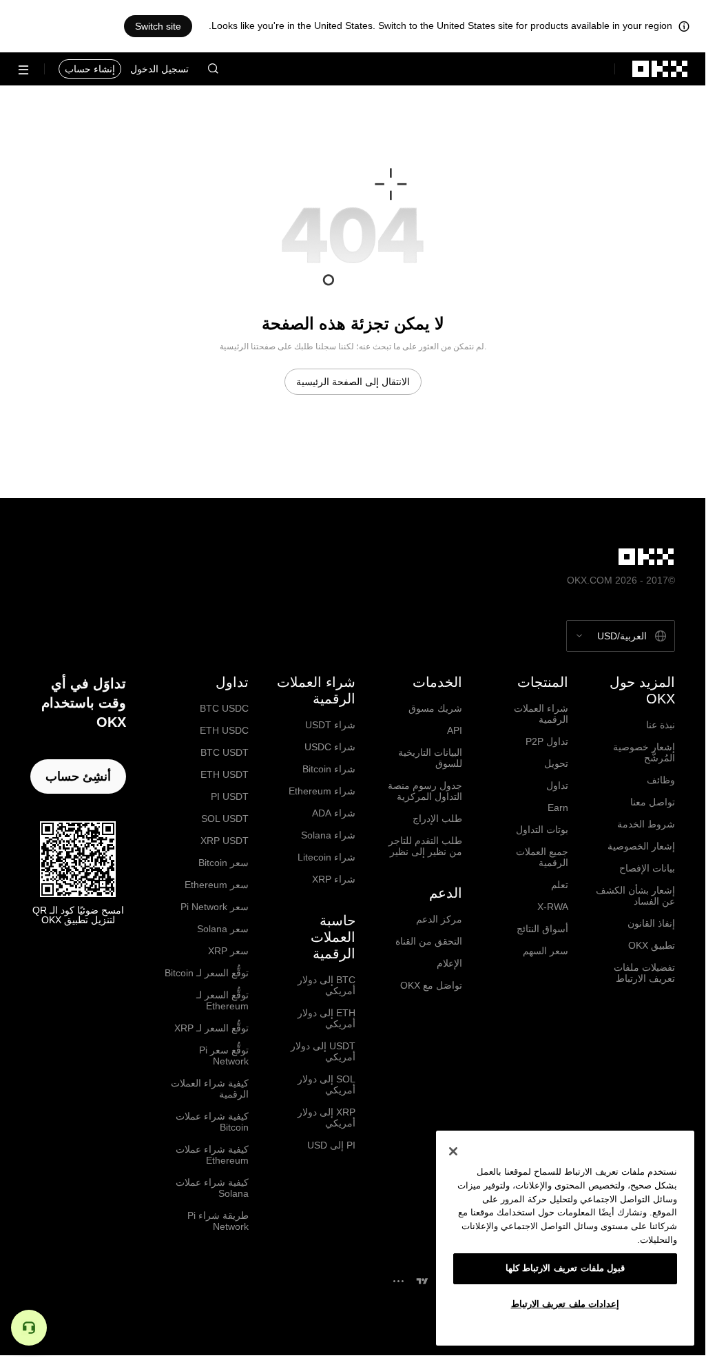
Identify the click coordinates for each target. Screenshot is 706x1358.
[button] (213, 68)
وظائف (661, 779)
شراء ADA (333, 813)
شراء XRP (333, 879)
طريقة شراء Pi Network (218, 1221)
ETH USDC (224, 730)
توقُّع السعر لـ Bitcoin (207, 972)
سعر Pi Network (214, 906)
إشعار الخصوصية (641, 846)
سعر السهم (545, 950)
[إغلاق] (453, 1151)
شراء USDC (329, 746)
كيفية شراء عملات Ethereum (212, 1155)
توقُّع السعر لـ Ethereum (222, 1000)
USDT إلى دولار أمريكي (323, 1051)
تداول (557, 785)
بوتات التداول (542, 829)
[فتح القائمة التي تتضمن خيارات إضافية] (23, 70)
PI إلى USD (331, 1145)
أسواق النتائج (542, 928)
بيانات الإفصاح (647, 868)
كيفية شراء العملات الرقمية (210, 1089)
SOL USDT (225, 818)
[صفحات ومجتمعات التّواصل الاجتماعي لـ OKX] (398, 1281)
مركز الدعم (439, 919)
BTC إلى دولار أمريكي (326, 985)
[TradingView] (422, 1281)
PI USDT (230, 796)
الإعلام (449, 963)
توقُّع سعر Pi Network (224, 1056)
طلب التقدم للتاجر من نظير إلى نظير (425, 846)
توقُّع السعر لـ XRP (211, 1027)
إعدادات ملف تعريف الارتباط (565, 1304)
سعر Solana (223, 928)
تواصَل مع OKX (431, 985)
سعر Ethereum (217, 884)
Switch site (158, 26)
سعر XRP (228, 950)
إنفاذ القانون (651, 923)
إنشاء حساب (90, 68)
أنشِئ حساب (78, 776)
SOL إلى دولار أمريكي (326, 1084)
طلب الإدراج (437, 818)
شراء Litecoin (326, 857)
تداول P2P (547, 741)
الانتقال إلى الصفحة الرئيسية (353, 381)
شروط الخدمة (646, 824)
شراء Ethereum (322, 790)
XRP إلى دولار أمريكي (326, 1118)
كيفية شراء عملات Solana (212, 1188)
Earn (558, 807)
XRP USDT (224, 840)
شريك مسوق (435, 708)
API (454, 730)
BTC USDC (224, 708)
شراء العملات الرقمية (541, 714)
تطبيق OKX (651, 945)
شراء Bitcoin (328, 768)
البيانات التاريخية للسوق (430, 758)
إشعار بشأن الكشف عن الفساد (635, 896)
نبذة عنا (660, 724)
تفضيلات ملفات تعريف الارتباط (644, 973)
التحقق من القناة (428, 941)
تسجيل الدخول (159, 68)
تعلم (559, 884)
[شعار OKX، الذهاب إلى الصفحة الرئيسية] (660, 68)
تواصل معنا (652, 801)
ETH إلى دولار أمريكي (326, 1018)
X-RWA (552, 906)
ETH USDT (224, 774)
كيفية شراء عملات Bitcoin (212, 1122)
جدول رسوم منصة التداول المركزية (425, 791)
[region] (565, 1238)
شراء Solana (328, 835)
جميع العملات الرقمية (542, 857)
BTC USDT (224, 752)
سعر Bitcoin (223, 862)
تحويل (556, 763)
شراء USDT (330, 724)
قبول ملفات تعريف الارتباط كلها (565, 1268)
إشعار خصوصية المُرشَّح (644, 752)
